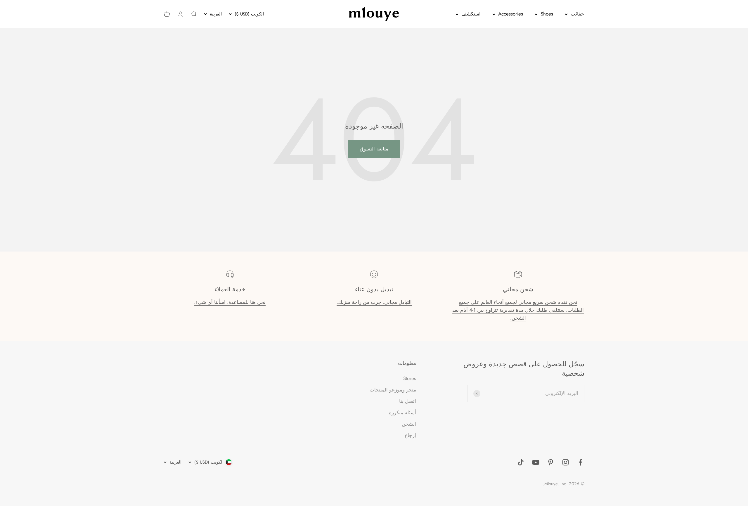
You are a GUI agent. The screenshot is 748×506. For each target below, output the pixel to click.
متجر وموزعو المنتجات (393, 389)
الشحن (409, 423)
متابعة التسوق (374, 148)
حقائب (577, 13)
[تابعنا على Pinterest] (551, 462)
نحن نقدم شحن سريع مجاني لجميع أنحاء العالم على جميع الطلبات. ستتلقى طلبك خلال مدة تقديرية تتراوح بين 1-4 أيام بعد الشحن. (518, 310)
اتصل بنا (407, 401)
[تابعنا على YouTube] (536, 462)
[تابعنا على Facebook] (580, 462)
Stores (409, 378)
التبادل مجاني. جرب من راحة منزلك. (374, 302)
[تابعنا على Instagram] (565, 462)
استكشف (471, 13)
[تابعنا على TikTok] (521, 462)
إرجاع (410, 435)
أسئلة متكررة (402, 412)
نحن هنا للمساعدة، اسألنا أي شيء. (230, 302)
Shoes (547, 13)
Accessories (510, 13)
